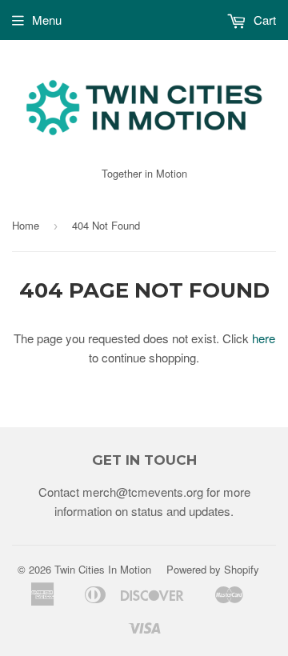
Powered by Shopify (212, 569)
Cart (263, 19)
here (263, 338)
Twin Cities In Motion (102, 569)
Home (25, 225)
